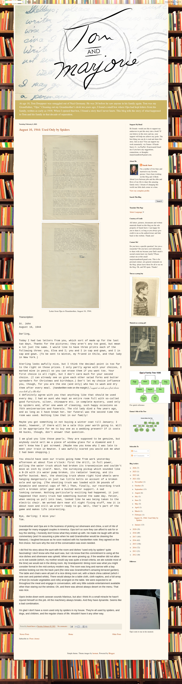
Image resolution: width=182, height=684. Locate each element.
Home (70, 634)
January (138, 524)
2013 (135, 551)
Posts (135, 451)
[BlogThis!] (78, 626)
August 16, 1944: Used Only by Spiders (44, 129)
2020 (135, 529)
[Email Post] (71, 626)
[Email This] (76, 626)
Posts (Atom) (34, 638)
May (137, 503)
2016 (135, 540)
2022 (135, 475)
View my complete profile (139, 190)
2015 (135, 543)
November (139, 482)
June (137, 500)
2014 (135, 547)
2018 (135, 533)
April (137, 507)
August (138, 493)
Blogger (111, 653)
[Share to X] (81, 626)
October (138, 485)
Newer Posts (24, 634)
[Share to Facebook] (83, 626)
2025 (135, 471)
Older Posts (116, 634)
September (139, 489)
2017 (135, 536)
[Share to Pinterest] (86, 626)
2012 (135, 554)
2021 (135, 478)
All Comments (138, 455)
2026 (135, 468)
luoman (95, 653)
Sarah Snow (147, 165)
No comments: (63, 626)
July (136, 496)
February (138, 514)
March (137, 511)
